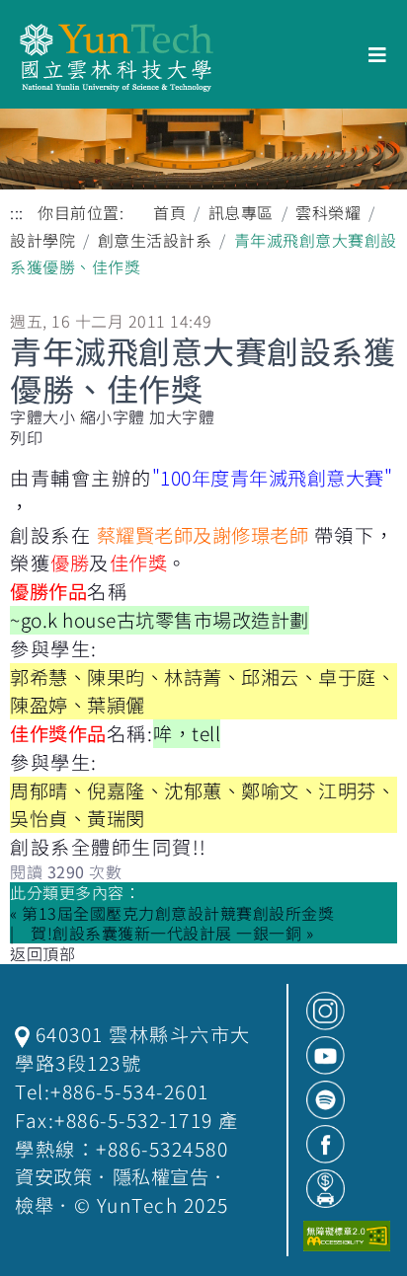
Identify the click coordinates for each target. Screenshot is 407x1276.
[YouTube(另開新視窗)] (325, 1055)
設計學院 (42, 240)
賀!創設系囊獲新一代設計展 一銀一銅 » (172, 933)
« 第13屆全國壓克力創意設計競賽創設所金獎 (172, 913)
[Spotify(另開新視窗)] (325, 1100)
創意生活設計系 (155, 240)
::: (17, 212)
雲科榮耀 (328, 212)
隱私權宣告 (161, 1176)
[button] (112, 417)
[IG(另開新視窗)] (325, 1011)
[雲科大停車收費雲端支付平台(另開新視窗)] (325, 1188)
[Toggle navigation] (377, 54)
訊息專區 (241, 212)
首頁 (169, 212)
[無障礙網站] (346, 1236)
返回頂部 (42, 953)
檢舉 (34, 1205)
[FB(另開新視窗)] (325, 1144)
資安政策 (53, 1176)
